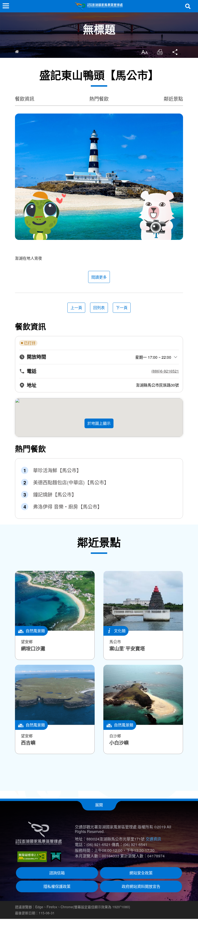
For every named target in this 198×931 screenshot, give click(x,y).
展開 (99, 805)
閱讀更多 (99, 277)
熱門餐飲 (99, 98)
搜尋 (188, 6)
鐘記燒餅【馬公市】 (55, 494)
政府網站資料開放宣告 (141, 886)
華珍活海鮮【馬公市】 (57, 470)
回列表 (99, 307)
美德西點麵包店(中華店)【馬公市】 (71, 482)
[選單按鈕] (6, 6)
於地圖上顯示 (99, 423)
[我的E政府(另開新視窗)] (56, 856)
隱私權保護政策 (57, 886)
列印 (160, 52)
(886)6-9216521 (165, 371)
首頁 (17, 51)
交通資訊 (153, 839)
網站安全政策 (141, 873)
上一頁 (76, 307)
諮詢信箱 (57, 873)
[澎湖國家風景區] (99, 6)
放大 (144, 52)
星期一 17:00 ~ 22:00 (153, 357)
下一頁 (121, 307)
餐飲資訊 (24, 98)
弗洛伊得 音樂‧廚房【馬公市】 (67, 507)
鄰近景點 (173, 98)
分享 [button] (175, 52)
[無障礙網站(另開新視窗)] (32, 856)
